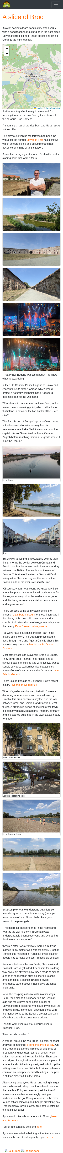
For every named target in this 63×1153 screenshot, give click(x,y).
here (39, 1126)
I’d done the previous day (39, 1044)
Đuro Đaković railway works (31, 626)
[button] (31, 75)
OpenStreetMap (53, 107)
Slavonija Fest (34, 139)
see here (51, 1137)
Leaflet (39, 107)
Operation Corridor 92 (24, 684)
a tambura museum (24, 614)
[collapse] (55, 4)
